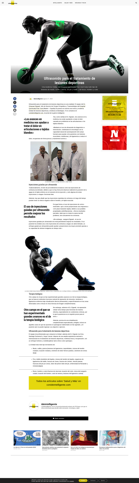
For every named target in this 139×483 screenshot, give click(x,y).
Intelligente (57, 2)
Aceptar (83, 480)
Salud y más (68, 2)
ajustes (72, 481)
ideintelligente (38, 98)
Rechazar (92, 480)
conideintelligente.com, (36, 113)
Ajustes (103, 480)
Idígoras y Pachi (80, 2)
